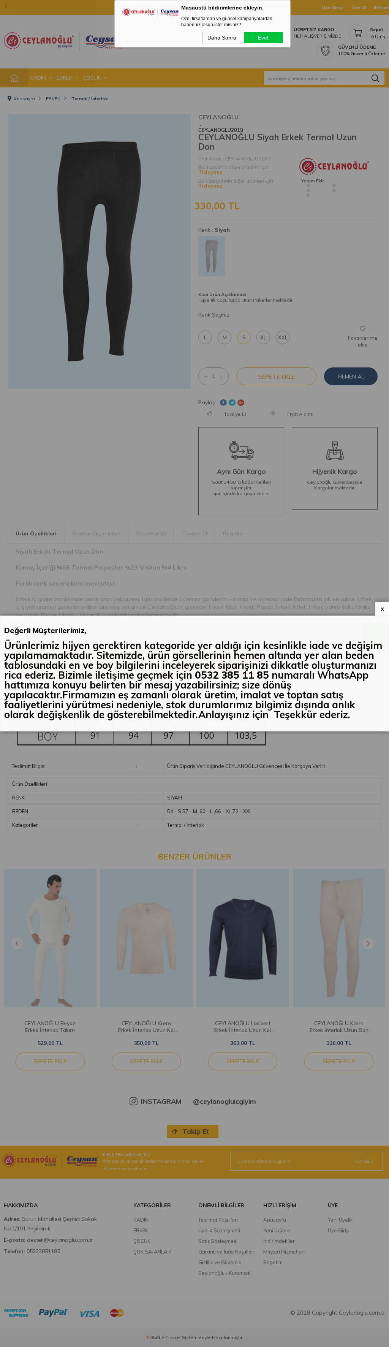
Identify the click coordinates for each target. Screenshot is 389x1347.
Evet (263, 38)
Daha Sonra (221, 38)
